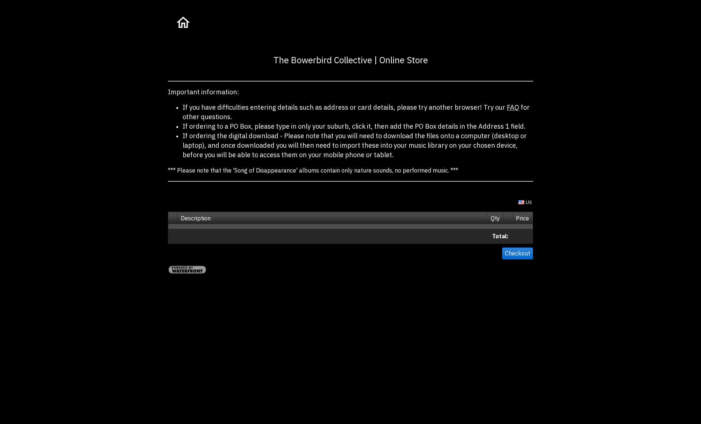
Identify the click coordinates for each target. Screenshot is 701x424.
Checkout (517, 253)
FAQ (513, 107)
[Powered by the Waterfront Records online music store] (187, 272)
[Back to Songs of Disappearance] (182, 23)
